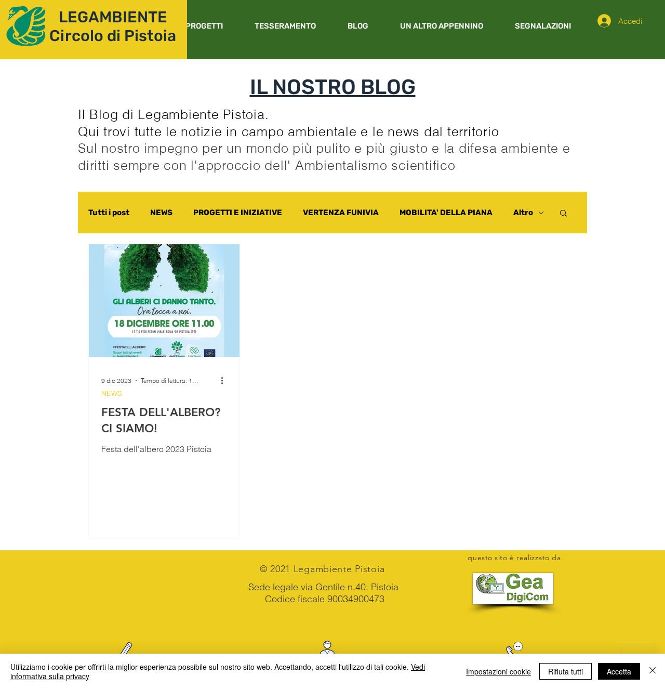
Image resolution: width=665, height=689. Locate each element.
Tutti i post (108, 212)
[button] (203, 26)
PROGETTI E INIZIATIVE (237, 212)
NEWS (161, 212)
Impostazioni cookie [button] (498, 671)
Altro (523, 212)
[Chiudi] (652, 671)
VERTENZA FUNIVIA (341, 212)
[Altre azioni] (225, 380)
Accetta (619, 671)
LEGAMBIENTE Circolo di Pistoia (112, 26)
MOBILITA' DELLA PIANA (446, 212)
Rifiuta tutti (565, 671)
